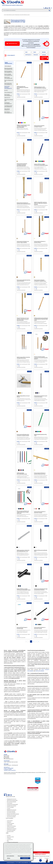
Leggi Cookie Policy (10, 855)
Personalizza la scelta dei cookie (24, 855)
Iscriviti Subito (26, 447)
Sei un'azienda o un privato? (19, 434)
